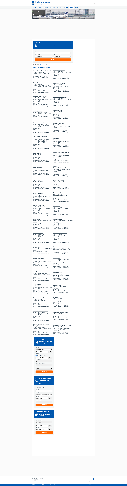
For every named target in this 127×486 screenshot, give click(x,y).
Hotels (71, 7)
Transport (52, 7)
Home (34, 7)
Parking (66, 7)
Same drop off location (41, 355)
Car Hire (59, 7)
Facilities (46, 7)
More (76, 7)
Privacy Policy (53, 484)
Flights (39, 7)
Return (43, 387)
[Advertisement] (63, 29)
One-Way (38, 387)
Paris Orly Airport (42, 2)
